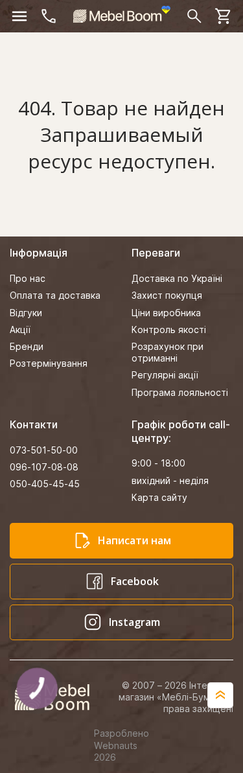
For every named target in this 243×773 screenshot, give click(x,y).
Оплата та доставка (55, 295)
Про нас (27, 278)
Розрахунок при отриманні (167, 352)
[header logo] (121, 14)
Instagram (134, 622)
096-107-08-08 (44, 466)
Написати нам (134, 540)
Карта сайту (159, 497)
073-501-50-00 (44, 450)
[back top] (220, 695)
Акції (20, 329)
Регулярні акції (165, 374)
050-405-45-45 (45, 483)
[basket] (223, 16)
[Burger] (19, 16)
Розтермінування (48, 363)
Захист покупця (167, 295)
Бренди (26, 346)
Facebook (135, 581)
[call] (48, 16)
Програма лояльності (180, 392)
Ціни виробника (166, 312)
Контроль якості (169, 329)
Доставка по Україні (177, 278)
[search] (194, 16)
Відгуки (26, 312)
